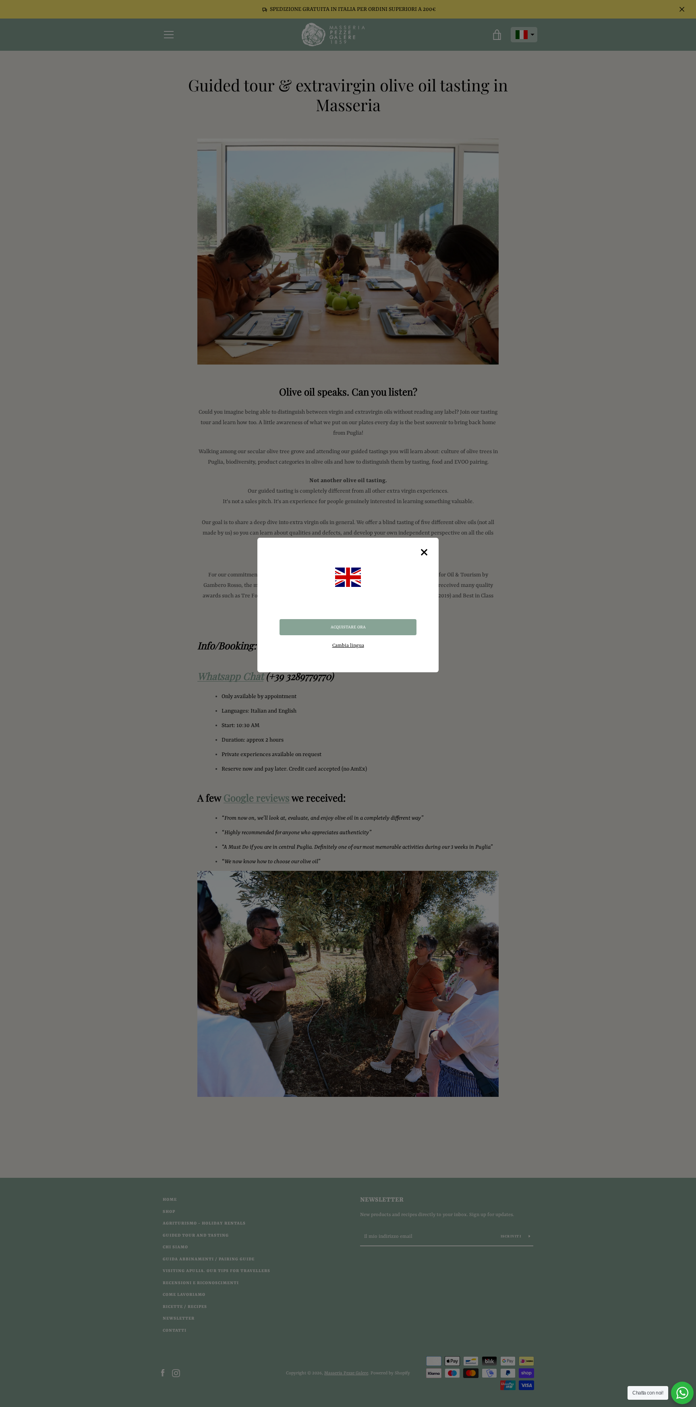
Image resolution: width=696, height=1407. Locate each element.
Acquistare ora (348, 627)
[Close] (424, 552)
